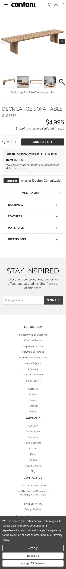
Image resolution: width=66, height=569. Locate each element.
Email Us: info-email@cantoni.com (33, 491)
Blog (33, 471)
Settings (33, 548)
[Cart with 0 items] (62, 5)
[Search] (49, 5)
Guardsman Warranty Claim (33, 357)
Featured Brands (33, 443)
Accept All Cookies (33, 563)
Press (33, 454)
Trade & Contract (33, 465)
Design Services (33, 509)
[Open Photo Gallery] (62, 83)
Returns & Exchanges (33, 351)
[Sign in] (56, 5)
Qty (5, 142)
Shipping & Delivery (33, 346)
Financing (33, 369)
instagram (33, 394)
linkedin (33, 400)
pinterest (33, 406)
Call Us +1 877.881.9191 (33, 485)
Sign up (53, 300)
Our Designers (33, 431)
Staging (33, 460)
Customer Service (33, 340)
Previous (4, 41)
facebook (33, 389)
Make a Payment (33, 363)
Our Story (33, 425)
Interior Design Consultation (34, 180)
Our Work (33, 437)
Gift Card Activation (33, 374)
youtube (33, 411)
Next (62, 41)
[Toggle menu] (6, 4)
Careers (33, 448)
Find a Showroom (33, 503)
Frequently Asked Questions (33, 334)
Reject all (33, 556)
